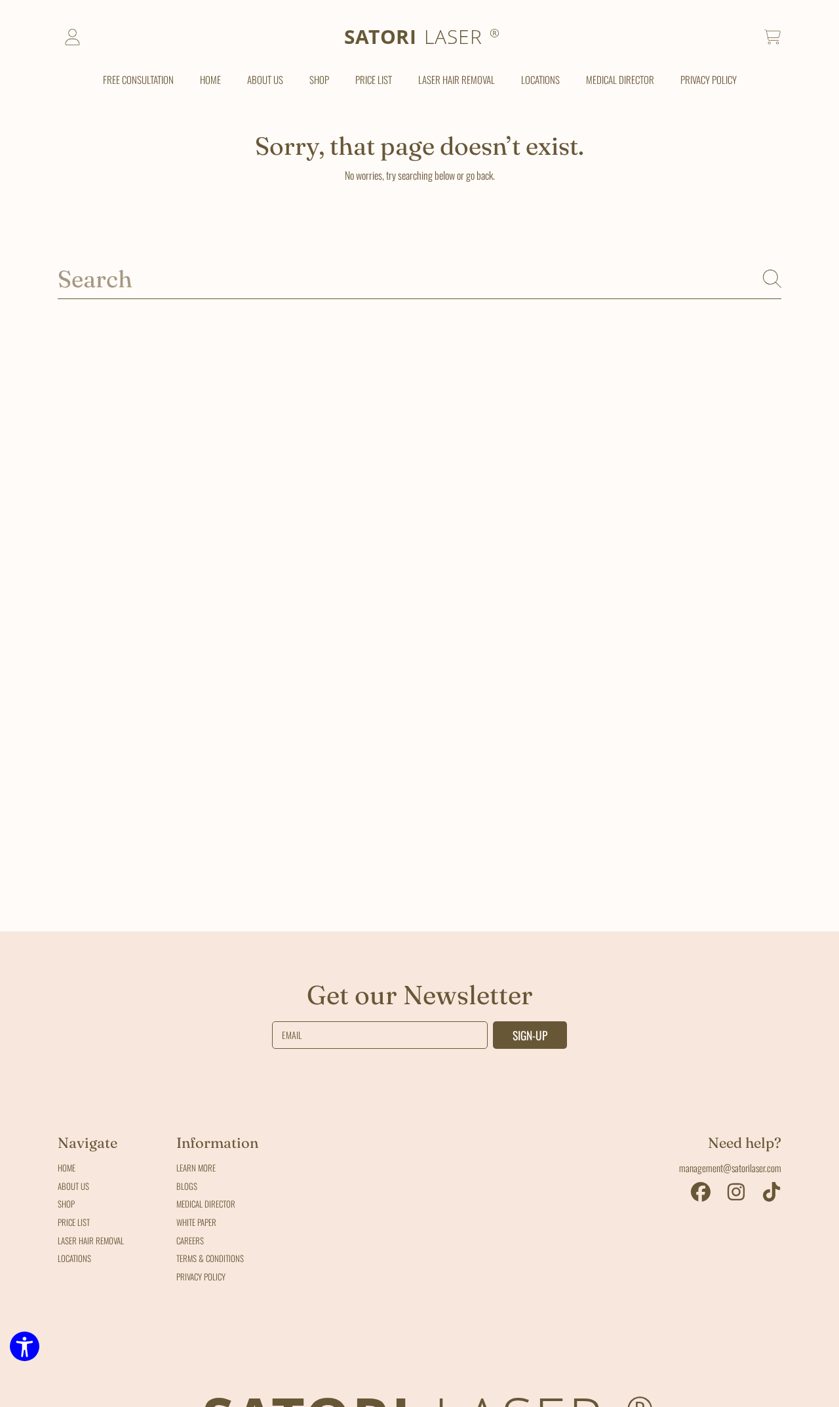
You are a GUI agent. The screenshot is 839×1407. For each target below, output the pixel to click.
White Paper (196, 1222)
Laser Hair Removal (91, 1240)
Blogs (186, 1186)
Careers (190, 1240)
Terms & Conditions (210, 1258)
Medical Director (205, 1203)
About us (73, 1186)
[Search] (772, 278)
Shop (66, 1203)
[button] (772, 37)
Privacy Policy (200, 1276)
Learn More (196, 1167)
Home (66, 1167)
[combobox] (419, 278)
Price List (74, 1222)
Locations (74, 1258)
